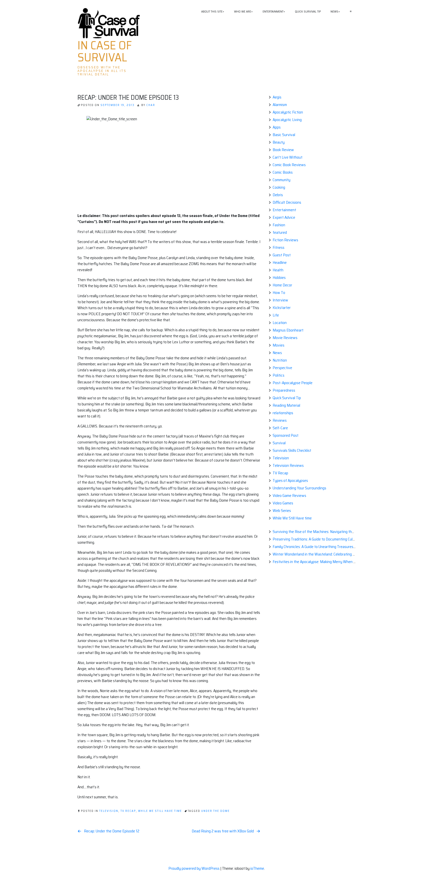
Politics (278, 375)
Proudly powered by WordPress (194, 868)
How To (279, 292)
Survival (279, 443)
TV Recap (128, 811)
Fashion (279, 225)
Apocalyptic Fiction (288, 112)
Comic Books (283, 172)
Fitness (278, 247)
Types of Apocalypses (290, 480)
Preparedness (284, 390)
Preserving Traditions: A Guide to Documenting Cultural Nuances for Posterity (334, 539)
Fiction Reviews (285, 240)
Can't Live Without (287, 157)
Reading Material (286, 405)
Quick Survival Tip (308, 11)
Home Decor (282, 285)
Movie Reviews (285, 338)
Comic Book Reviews (289, 165)
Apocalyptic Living (287, 120)
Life (276, 315)
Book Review (283, 150)
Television (108, 811)
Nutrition (280, 360)
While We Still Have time (160, 811)
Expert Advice (284, 217)
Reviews (280, 420)
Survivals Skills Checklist (292, 450)
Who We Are (242, 11)
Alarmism (280, 104)
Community (281, 180)
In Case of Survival (104, 51)
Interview (280, 300)
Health (278, 270)
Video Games (283, 503)
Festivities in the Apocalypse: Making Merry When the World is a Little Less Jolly (336, 562)
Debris (278, 195)
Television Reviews (288, 465)
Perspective (282, 368)
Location (280, 322)
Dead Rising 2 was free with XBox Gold (223, 831)
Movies (278, 345)
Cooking (279, 187)
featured (280, 232)
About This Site (212, 11)
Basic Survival (284, 135)
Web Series (282, 510)
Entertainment (273, 11)
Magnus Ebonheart (288, 330)
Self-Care (280, 428)
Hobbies (279, 277)
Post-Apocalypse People (292, 383)
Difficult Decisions (287, 202)
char (150, 105)
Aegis (277, 97)
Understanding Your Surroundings (299, 488)
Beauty (279, 142)
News (334, 11)
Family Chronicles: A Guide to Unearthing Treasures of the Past (322, 546)
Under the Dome (215, 811)
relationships (283, 413)
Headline (280, 262)
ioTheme (257, 868)
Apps (277, 127)
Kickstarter (282, 307)
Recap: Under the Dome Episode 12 (111, 831)
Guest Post (282, 255)
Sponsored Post (285, 435)
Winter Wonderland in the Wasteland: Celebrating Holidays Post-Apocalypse (334, 554)
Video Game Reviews (289, 495)
